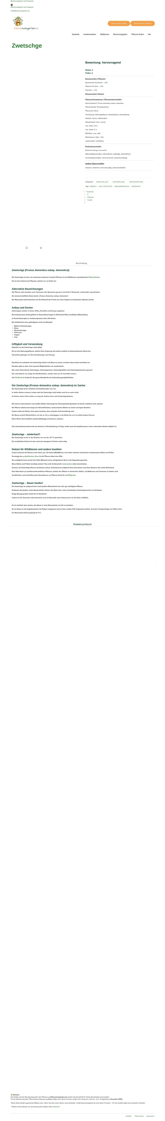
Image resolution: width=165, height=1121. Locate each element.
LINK (106, 82)
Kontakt (128, 1116)
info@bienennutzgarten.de (20, 11)
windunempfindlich (121, 186)
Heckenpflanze (119, 182)
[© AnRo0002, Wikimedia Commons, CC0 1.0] (31, 252)
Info (149, 34)
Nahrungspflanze (136, 182)
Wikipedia (72, 475)
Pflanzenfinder (94, 277)
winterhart (136, 186)
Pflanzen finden (137, 34)
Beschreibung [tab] (81, 263)
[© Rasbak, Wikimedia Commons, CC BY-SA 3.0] (17, 241)
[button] (119, 23)
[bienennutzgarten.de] (37, 23)
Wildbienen (104, 34)
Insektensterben (89, 34)
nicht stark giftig (105, 186)
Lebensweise (67, 464)
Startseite (75, 34)
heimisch (93, 186)
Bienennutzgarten (120, 34)
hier (44, 281)
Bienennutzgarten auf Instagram (22, 7)
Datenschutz (139, 1116)
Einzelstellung (102, 182)
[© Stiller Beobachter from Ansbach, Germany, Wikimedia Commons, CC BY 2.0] (46, 252)
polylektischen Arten (31, 456)
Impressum (150, 1116)
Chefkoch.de (20, 377)
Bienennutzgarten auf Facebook (22, 1)
